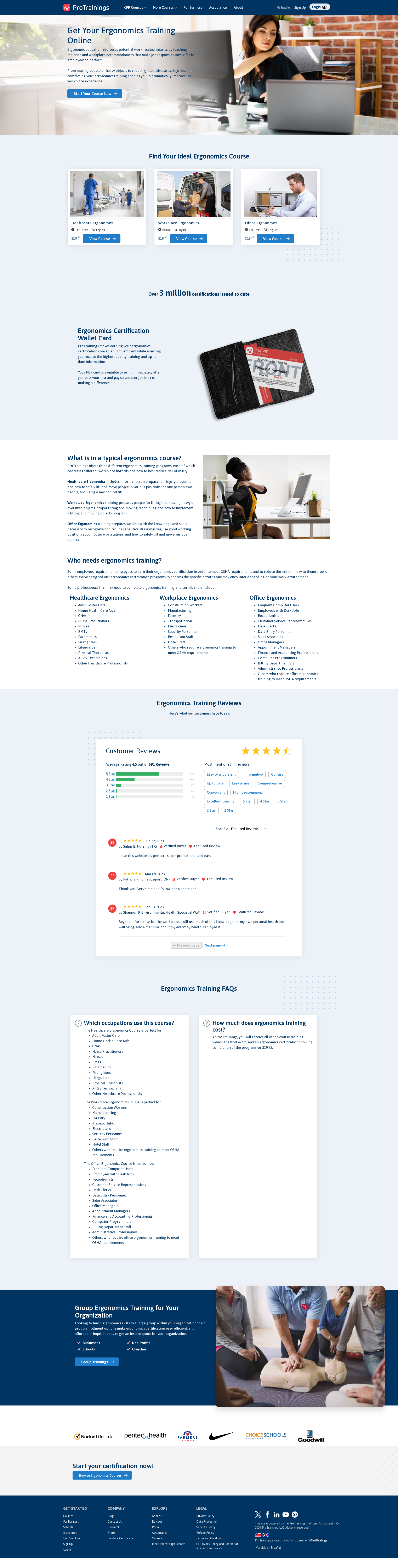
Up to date (215, 783)
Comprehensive (270, 783)
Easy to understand (221, 774)
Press (155, 1527)
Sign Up (300, 7)
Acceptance (218, 7)
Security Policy (205, 1527)
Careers (157, 1538)
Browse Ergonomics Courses (100, 1475)
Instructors (70, 1532)
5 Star (110, 774)
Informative (254, 774)
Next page (213, 945)
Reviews (157, 1521)
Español (285, 7)
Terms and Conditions (210, 1538)
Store (111, 1532)
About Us (158, 1516)
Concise (277, 774)
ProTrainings (297, 1523)
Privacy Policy (205, 1516)
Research (114, 1527)
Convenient (216, 792)
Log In (67, 1549)
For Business (193, 7)
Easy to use (240, 783)
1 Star (110, 796)
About (238, 7)
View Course (99, 239)
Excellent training (220, 801)
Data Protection (206, 1521)
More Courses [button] (164, 7)
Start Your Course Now (92, 93)
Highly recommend (248, 792)
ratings (318, 1540)
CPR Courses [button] (134, 7)
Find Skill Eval (72, 1538)
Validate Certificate (120, 1538)
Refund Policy (205, 1532)
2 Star (110, 791)
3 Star (110, 785)
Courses (68, 1516)
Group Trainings (94, 1362)
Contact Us (115, 1521)
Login (317, 7)
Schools (68, 1527)
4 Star (110, 779)
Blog (111, 1516)
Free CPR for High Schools (169, 1544)
